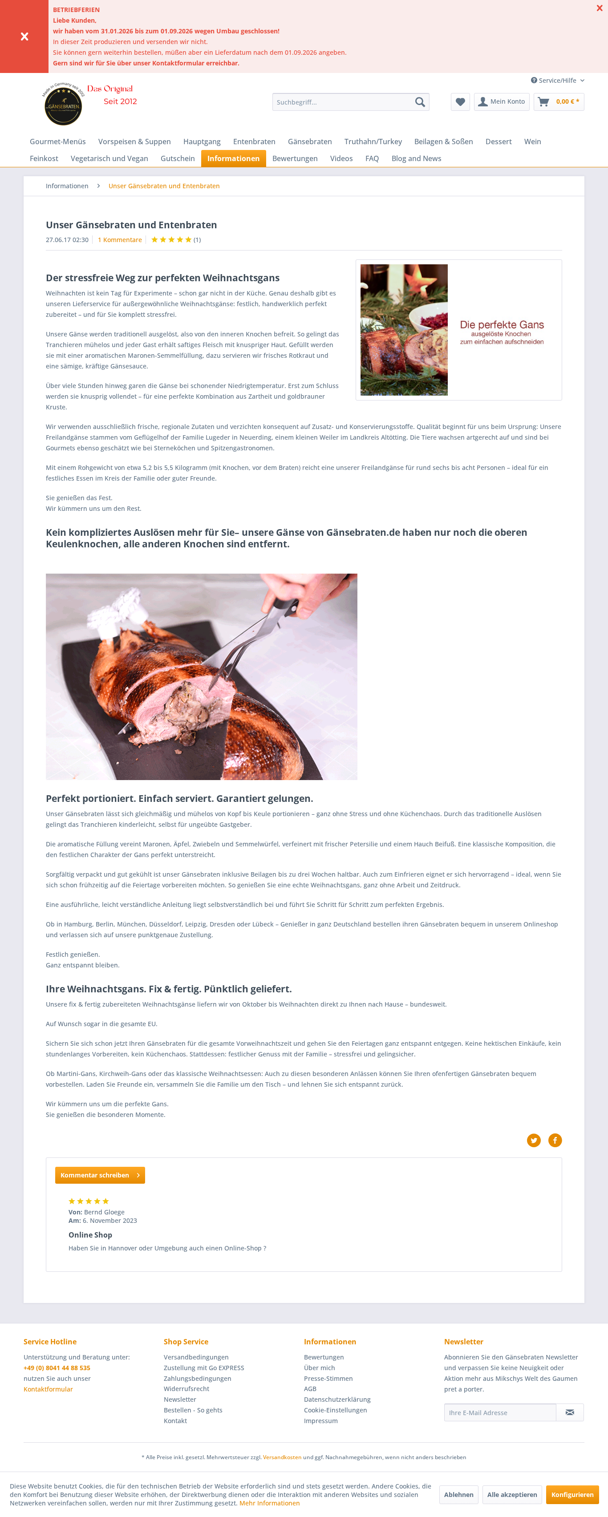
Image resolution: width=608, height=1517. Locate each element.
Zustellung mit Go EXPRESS (204, 1367)
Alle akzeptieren (512, 1494)
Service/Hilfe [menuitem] (557, 80)
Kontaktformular (48, 1389)
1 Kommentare (120, 239)
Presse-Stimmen (328, 1378)
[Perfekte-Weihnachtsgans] (459, 329)
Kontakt (175, 1420)
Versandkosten (282, 1457)
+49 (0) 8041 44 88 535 (57, 1367)
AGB (310, 1388)
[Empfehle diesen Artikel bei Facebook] (555, 1140)
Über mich (319, 1367)
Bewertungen (324, 1357)
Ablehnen (459, 1494)
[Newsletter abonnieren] (570, 1412)
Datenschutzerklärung (337, 1399)
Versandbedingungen (196, 1357)
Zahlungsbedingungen (197, 1378)
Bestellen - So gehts (193, 1410)
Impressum (321, 1420)
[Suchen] (420, 102)
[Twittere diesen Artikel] (537, 1140)
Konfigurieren (572, 1494)
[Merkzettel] (460, 102)
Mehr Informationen (269, 1503)
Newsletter (180, 1399)
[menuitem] (351, 102)
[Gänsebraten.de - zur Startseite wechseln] (92, 104)
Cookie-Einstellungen (335, 1410)
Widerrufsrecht (186, 1388)
